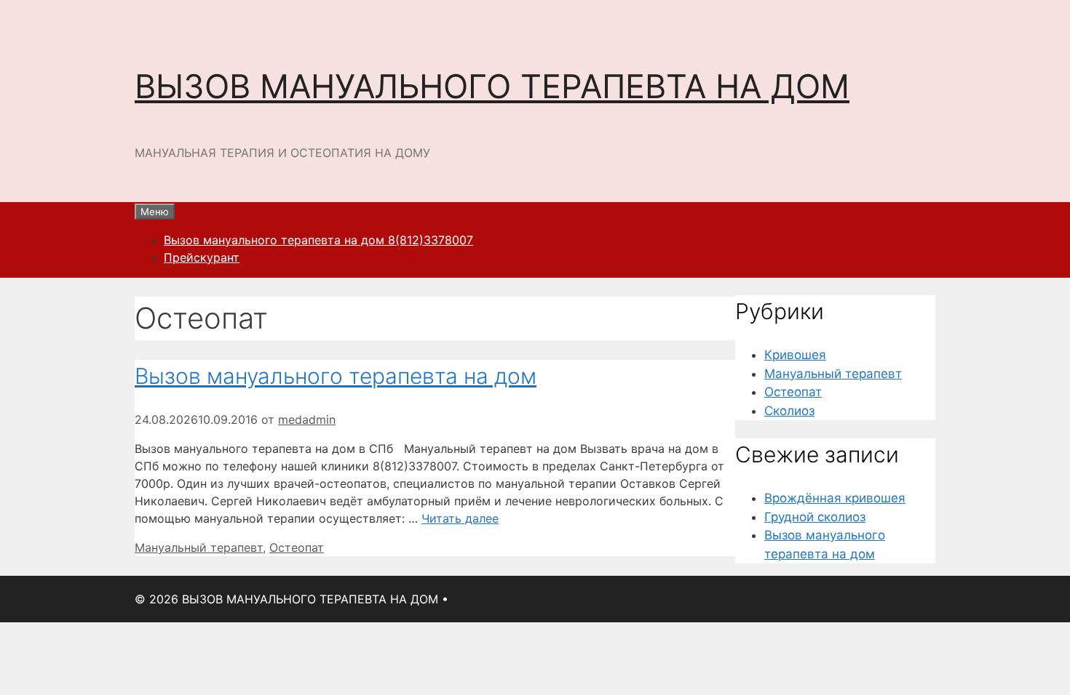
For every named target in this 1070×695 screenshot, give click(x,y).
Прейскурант (201, 257)
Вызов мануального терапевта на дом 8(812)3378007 (318, 240)
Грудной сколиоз (814, 517)
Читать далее (460, 518)
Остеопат (296, 547)
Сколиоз (789, 410)
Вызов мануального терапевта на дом (335, 376)
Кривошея (795, 355)
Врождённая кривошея (834, 498)
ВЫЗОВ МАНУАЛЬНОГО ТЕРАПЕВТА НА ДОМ (492, 86)
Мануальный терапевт (199, 547)
